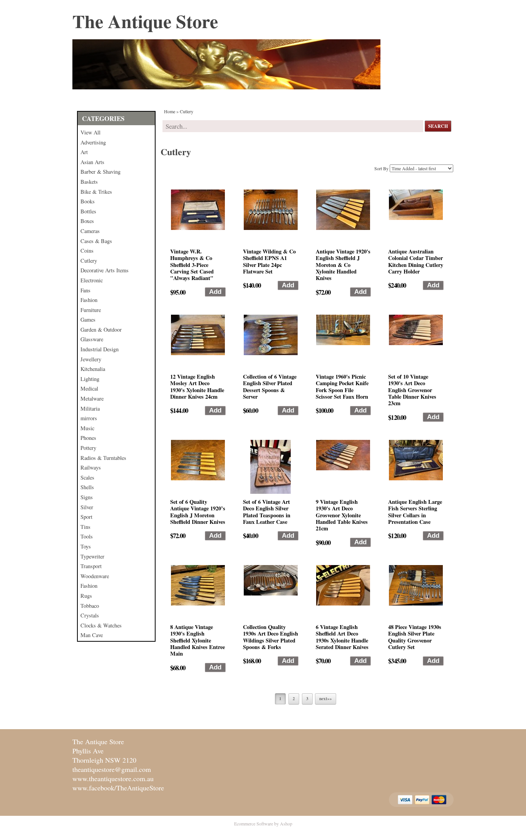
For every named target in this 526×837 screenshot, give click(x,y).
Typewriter (92, 556)
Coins (87, 250)
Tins (85, 526)
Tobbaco (89, 605)
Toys (85, 546)
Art (84, 152)
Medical (89, 388)
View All (90, 132)
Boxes (87, 221)
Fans (85, 290)
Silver (86, 507)
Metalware (92, 398)
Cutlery (88, 260)
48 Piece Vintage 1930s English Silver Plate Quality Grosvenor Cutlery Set (414, 637)
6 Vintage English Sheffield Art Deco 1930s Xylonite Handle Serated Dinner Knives (342, 637)
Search (438, 126)
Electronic (91, 280)
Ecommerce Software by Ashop (263, 823)
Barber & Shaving (100, 171)
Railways (90, 467)
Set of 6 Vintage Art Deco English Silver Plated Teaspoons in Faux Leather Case (266, 512)
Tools (86, 536)
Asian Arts (92, 162)
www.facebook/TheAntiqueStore (118, 787)
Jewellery (90, 359)
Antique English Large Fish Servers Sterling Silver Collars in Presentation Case (415, 512)
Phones (88, 437)
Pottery (88, 447)
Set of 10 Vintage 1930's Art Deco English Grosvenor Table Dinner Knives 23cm (412, 389)
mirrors (88, 418)
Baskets (89, 181)
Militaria (90, 408)
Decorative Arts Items (104, 270)
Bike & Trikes (96, 191)
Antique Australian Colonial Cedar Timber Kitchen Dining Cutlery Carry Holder (415, 261)
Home (169, 111)
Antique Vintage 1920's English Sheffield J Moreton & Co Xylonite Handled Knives (343, 264)
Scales (87, 477)
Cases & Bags (96, 241)
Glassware (91, 339)
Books (87, 201)
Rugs (86, 595)
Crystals (89, 615)
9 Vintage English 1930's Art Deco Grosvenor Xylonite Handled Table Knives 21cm (342, 515)
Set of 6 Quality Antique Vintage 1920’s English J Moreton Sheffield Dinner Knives (197, 512)
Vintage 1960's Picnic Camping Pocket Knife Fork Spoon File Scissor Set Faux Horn (342, 386)
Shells (87, 487)
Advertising (93, 142)
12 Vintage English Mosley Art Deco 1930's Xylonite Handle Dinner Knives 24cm (197, 386)
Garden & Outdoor (101, 329)
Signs (86, 497)
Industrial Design (99, 349)
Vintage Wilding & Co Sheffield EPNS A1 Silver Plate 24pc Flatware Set (269, 261)
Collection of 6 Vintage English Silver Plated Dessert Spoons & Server (270, 386)
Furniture (90, 310)
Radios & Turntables (103, 457)
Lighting (89, 378)
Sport (86, 516)
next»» (325, 699)
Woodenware (94, 576)
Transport (91, 566)
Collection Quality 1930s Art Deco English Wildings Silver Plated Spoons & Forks (270, 637)
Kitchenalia (92, 368)
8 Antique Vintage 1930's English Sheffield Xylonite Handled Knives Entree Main (197, 640)
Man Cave (91, 635)
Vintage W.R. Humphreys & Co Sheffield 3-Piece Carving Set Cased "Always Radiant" (192, 264)
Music (87, 428)
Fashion (88, 300)
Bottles (88, 211)
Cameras (90, 231)
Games (87, 319)
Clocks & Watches (101, 625)
